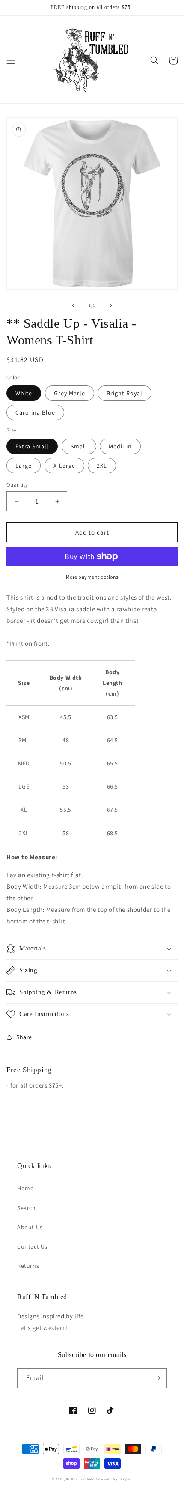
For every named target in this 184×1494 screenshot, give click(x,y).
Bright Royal (124, 393)
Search (26, 1208)
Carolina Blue (35, 412)
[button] (10, 60)
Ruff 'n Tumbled (80, 1478)
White (23, 393)
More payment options (92, 577)
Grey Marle (69, 393)
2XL (102, 465)
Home (25, 1188)
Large (23, 465)
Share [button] (24, 1037)
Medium (120, 446)
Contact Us (32, 1246)
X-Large (64, 465)
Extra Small (32, 446)
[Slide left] (73, 305)
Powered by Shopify (114, 1478)
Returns (28, 1266)
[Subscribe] (157, 1378)
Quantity (17, 484)
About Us (30, 1227)
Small (79, 446)
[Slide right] (110, 305)
